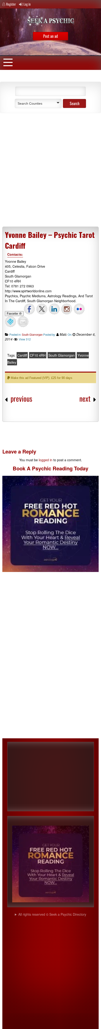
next (84, 398)
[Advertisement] (50, 170)
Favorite (13, 313)
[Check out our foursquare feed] (10, 321)
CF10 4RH (38, 355)
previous (21, 398)
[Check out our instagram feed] (66, 309)
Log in (27, 4)
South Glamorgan (32, 334)
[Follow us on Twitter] (41, 309)
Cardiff (22, 355)
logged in (45, 459)
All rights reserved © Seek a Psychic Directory (52, 914)
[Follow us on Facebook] (29, 309)
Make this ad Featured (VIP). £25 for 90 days (41, 378)
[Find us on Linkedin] (54, 309)
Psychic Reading (52, 468)
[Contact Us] (23, 321)
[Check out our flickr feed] (79, 309)
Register (11, 4)
